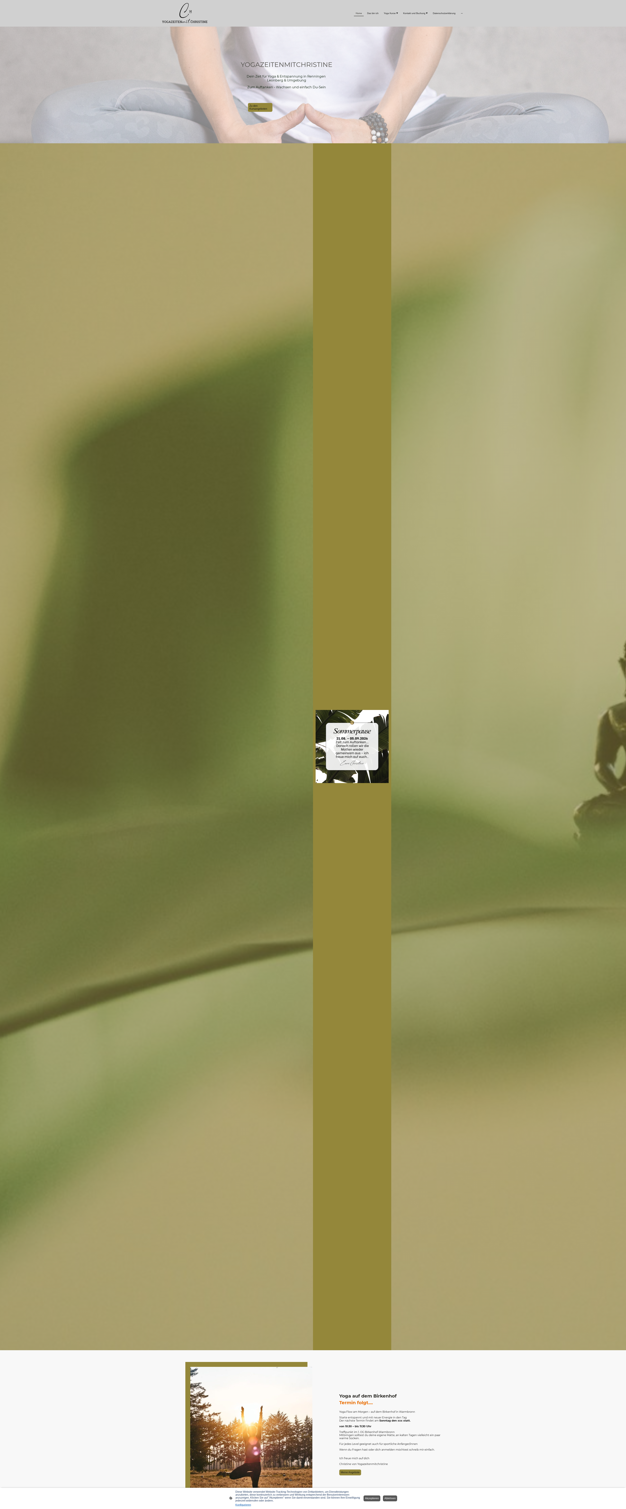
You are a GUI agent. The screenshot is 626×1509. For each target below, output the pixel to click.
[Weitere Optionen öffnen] (462, 13)
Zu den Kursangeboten (258, 107)
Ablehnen (390, 1498)
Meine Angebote (350, 1472)
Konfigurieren (243, 1504)
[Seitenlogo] (185, 13)
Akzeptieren (372, 1498)
